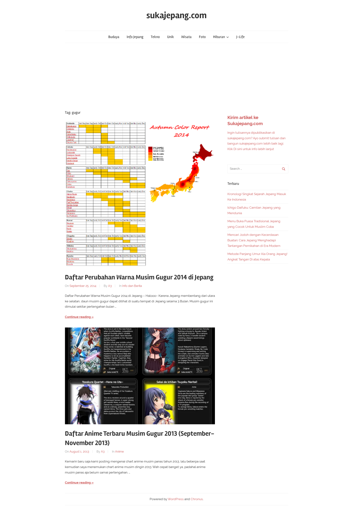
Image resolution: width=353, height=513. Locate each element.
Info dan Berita (132, 286)
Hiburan (219, 37)
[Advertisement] (176, 76)
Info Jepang (135, 37)
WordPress (176, 499)
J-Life (240, 37)
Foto (202, 37)
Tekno (155, 37)
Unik (170, 37)
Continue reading (78, 317)
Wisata (186, 37)
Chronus (197, 499)
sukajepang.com (176, 15)
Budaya (113, 37)
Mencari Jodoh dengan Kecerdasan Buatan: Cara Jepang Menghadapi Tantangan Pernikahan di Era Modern (253, 240)
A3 (110, 286)
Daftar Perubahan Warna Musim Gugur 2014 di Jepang (139, 277)
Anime (119, 451)
